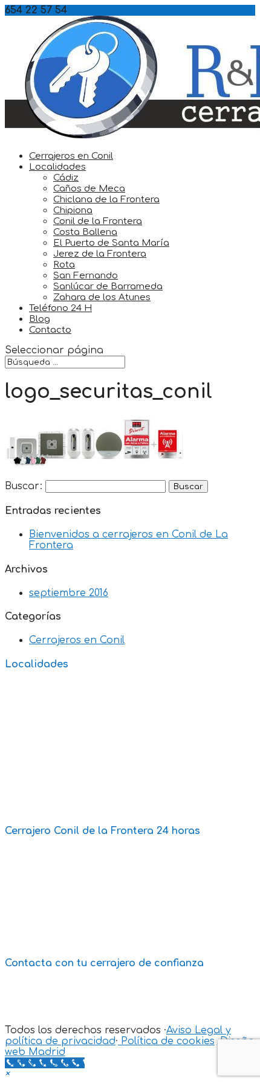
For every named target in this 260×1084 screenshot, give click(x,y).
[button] (7, 1073)
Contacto (50, 330)
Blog (39, 319)
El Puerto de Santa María (111, 243)
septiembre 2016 (68, 593)
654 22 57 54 (71, 986)
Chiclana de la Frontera (106, 199)
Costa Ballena (85, 232)
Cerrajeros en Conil (71, 156)
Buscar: (23, 486)
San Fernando (85, 276)
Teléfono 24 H (60, 308)
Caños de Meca (89, 189)
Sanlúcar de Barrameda (108, 286)
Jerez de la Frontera (99, 254)
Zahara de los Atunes (102, 297)
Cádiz (66, 178)
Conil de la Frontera (97, 221)
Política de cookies (166, 1041)
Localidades (57, 167)
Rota (64, 265)
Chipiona (73, 210)
